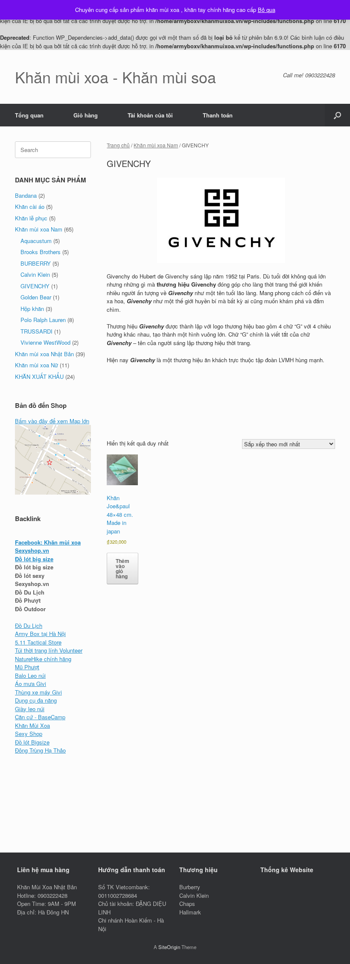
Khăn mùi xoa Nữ (36, 365)
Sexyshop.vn (32, 550)
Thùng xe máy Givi (38, 692)
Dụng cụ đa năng (36, 700)
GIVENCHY (35, 286)
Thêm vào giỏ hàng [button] (122, 568)
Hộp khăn (32, 309)
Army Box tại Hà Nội (40, 634)
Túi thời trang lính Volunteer (48, 650)
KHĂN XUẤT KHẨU (39, 376)
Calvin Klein (35, 274)
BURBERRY (35, 263)
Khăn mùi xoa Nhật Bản (44, 354)
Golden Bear (35, 297)
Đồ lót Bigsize (32, 742)
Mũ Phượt (27, 667)
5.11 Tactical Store (38, 642)
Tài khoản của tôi (150, 115)
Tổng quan (29, 115)
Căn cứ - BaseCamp (40, 717)
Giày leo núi (29, 709)
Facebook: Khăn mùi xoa (48, 542)
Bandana (26, 195)
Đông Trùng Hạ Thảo (40, 750)
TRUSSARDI (36, 331)
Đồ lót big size (34, 559)
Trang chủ (118, 145)
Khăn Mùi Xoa (32, 725)
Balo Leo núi (30, 675)
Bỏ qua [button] (266, 10)
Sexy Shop (28, 734)
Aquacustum (36, 241)
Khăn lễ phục (31, 218)
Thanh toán (218, 115)
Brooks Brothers (40, 252)
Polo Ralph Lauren (43, 320)
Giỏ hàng (85, 115)
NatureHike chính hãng (43, 659)
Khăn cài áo (29, 206)
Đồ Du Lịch (28, 625)
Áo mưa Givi (30, 684)
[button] (337, 115)
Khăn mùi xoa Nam (156, 145)
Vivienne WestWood (45, 342)
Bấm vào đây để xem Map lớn (52, 421)
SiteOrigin (169, 946)
